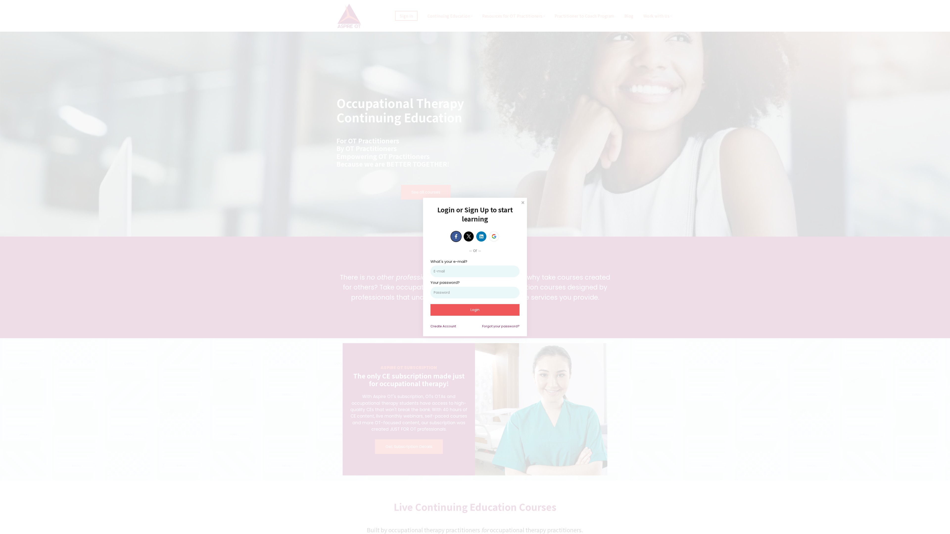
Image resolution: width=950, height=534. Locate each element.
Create (443, 326)
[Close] (522, 202)
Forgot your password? (501, 326)
